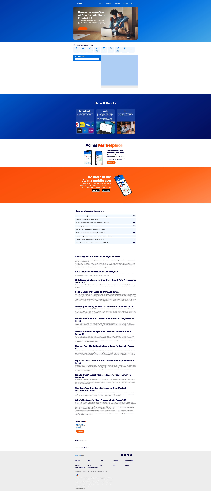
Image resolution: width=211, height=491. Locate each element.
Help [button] (132, 3)
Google (106, 190)
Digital (114, 465)
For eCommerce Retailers (92, 467)
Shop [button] (100, 3)
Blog (101, 465)
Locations (76, 455)
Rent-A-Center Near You (80, 467)
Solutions (114, 462)
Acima (79, 3)
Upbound (127, 465)
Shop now (83, 28)
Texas (80, 455)
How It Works (77, 460)
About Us (89, 460)
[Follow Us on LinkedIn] (124, 456)
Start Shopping (111, 162)
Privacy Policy (84, 471)
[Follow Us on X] (127, 456)
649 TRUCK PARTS (79, 424)
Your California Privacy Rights (92, 471)
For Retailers (77, 465)
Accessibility (115, 460)
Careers (101, 460)
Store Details (80, 431)
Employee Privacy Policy (102, 471)
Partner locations (128, 463)
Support (89, 465)
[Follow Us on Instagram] (130, 456)
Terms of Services (78, 471)
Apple (96, 190)
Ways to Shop (77, 462)
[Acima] (77, 475)
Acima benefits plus (129, 460)
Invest (101, 462)
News (88, 462)
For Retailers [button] (108, 3)
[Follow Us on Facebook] (121, 456)
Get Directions (78, 427)
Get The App (125, 3)
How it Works (117, 3)
